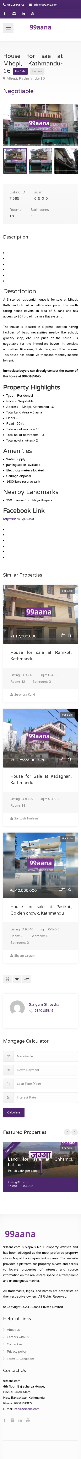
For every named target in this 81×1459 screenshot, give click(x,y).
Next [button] (66, 130)
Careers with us (18, 1337)
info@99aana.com (45, 4)
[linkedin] (23, 13)
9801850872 (15, 4)
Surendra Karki (24, 694)
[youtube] (32, 13)
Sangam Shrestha (44, 1004)
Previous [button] (15, 130)
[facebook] (4, 13)
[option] (40, 125)
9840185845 (44, 1010)
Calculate (13, 1112)
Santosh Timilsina (26, 818)
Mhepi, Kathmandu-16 (25, 78)
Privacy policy (17, 1351)
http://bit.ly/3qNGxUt (18, 519)
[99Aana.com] (40, 27)
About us (13, 1330)
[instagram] (14, 13)
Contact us (14, 1344)
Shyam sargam (24, 955)
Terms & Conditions (20, 1359)
